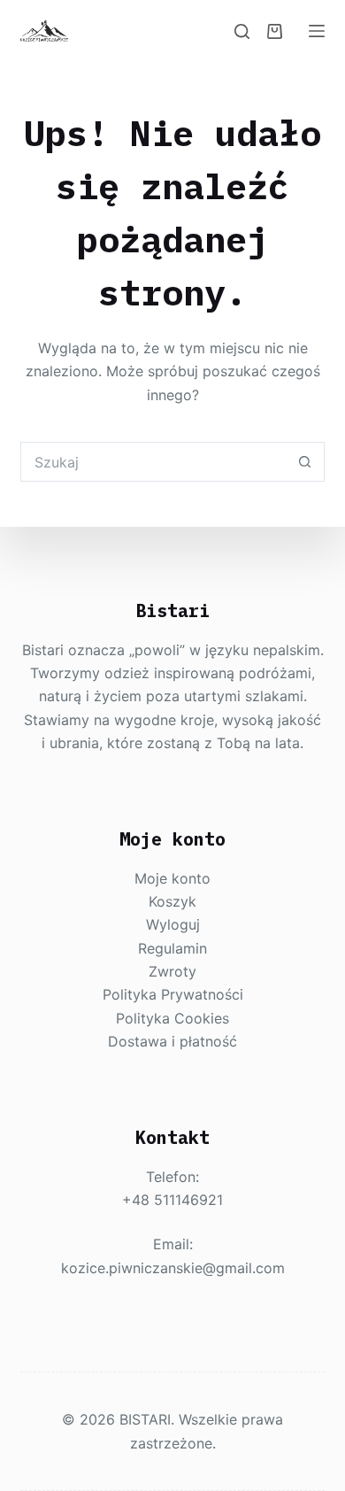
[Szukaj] (241, 31)
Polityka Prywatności (173, 994)
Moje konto (172, 878)
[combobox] (153, 462)
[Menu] (317, 31)
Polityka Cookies (172, 1018)
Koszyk (172, 901)
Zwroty (172, 971)
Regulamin (172, 948)
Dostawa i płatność (172, 1041)
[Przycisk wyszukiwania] (305, 462)
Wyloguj (173, 924)
